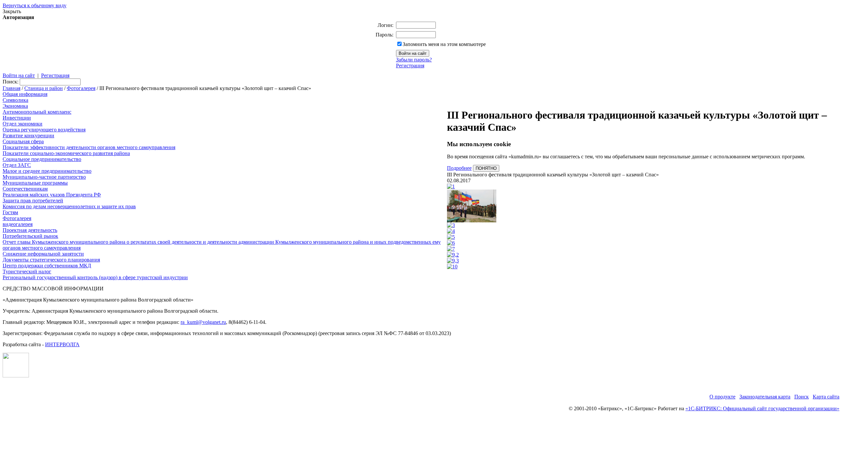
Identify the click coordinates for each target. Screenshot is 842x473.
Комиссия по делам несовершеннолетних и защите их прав (69, 206)
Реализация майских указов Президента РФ (52, 194)
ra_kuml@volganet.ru (203, 322)
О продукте (722, 396)
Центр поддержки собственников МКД (47, 265)
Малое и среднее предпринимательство (47, 171)
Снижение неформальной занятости (43, 254)
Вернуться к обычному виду (34, 5)
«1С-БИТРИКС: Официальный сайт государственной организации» (762, 408)
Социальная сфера (23, 141)
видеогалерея (18, 224)
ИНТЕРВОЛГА (62, 344)
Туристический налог (27, 271)
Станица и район (43, 88)
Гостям (10, 212)
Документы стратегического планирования (51, 259)
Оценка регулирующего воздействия (44, 129)
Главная (11, 88)
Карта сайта (826, 396)
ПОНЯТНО (486, 168)
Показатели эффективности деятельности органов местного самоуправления (89, 147)
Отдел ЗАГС (17, 165)
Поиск (801, 396)
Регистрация (410, 65)
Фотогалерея (81, 88)
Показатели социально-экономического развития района (66, 153)
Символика (15, 100)
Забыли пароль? (414, 59)
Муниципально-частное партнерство (44, 177)
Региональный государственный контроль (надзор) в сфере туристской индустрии (95, 277)
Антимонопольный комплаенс (37, 112)
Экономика (15, 106)
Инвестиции (17, 118)
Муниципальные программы (35, 183)
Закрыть (12, 11)
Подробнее (459, 168)
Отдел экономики (22, 123)
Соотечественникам (25, 188)
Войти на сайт (19, 75)
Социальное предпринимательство (42, 159)
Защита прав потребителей (33, 200)
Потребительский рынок (30, 236)
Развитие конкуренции (28, 135)
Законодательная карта (764, 396)
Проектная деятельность (30, 230)
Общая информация (25, 94)
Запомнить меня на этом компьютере (444, 44)
